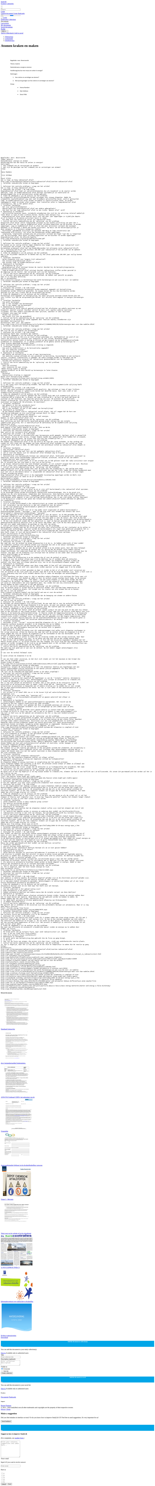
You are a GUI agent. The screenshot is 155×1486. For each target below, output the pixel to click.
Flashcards (4, 19)
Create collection (7, 1373)
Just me (5, 1371)
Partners (8, 1405)
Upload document (7, 13)
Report (3, 1405)
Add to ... (4, 31)
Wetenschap (9, 37)
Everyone (6, 1369)
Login (3, 11)
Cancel (4, 1484)
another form (19, 1438)
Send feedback (6, 1421)
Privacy (3, 1409)
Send (9, 1484)
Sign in (3, 1353)
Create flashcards (19, 13)
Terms (8, 1409)
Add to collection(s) (7, 33)
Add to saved (18, 33)
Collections (12, 19)
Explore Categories (7, 4)
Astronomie (9, 39)
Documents (4, 1397)
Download (4, 1337)
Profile (3, 29)
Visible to (4, 1367)
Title (2, 1355)
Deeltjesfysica (9, 40)
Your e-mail (5, 1458)
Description (8, 1359)
